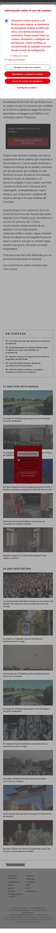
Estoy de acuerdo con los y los (28, 464)
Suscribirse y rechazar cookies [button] (27, 74)
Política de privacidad (30, 466)
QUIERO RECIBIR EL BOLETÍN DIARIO (28, 474)
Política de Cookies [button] (20, 56)
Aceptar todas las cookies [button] (27, 67)
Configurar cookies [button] (27, 87)
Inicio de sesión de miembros (27, 81)
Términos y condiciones (25, 464)
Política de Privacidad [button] (16, 60)
